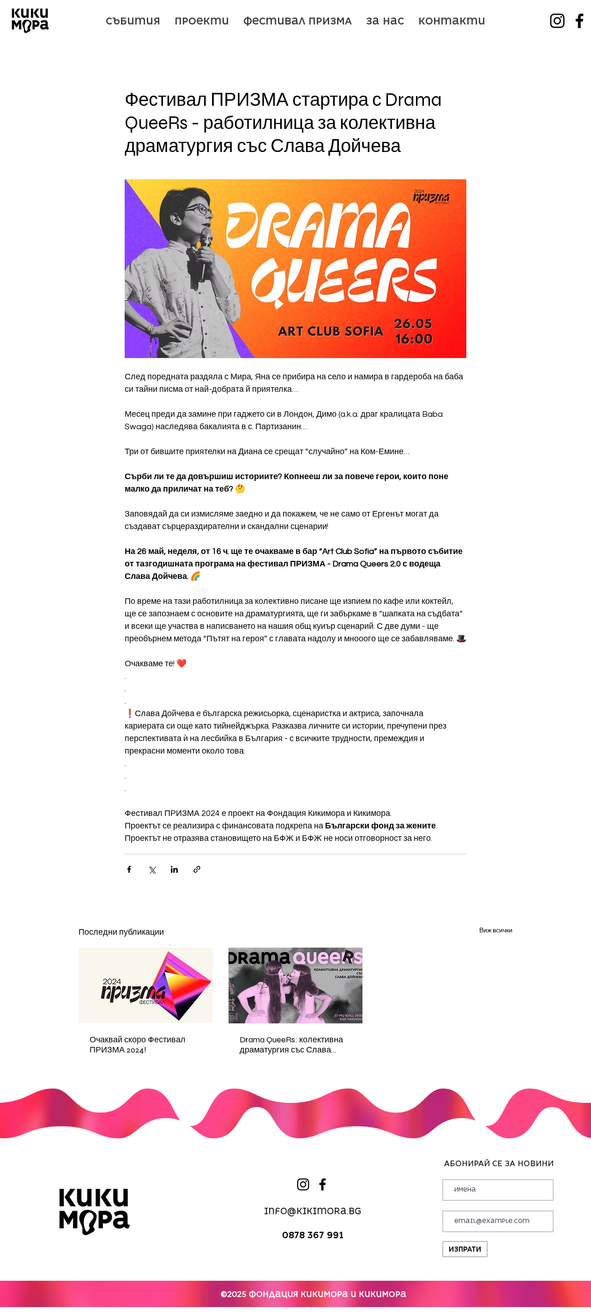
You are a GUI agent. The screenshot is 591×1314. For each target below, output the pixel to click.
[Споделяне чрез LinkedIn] (174, 869)
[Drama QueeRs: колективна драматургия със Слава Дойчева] (296, 985)
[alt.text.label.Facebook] (579, 20)
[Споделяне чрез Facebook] (129, 869)
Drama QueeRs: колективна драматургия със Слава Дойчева (291, 1044)
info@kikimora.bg (313, 1211)
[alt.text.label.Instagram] (557, 20)
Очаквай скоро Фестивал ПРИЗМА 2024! (138, 1044)
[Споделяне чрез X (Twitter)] (151, 869)
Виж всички (496, 930)
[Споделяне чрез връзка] (197, 869)
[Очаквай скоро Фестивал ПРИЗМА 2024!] (145, 985)
